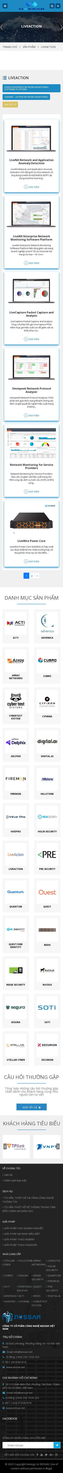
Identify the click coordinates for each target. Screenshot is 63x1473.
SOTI (7, 1286)
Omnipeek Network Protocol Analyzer (31, 390)
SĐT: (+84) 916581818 (18, 1402)
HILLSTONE (26, 1260)
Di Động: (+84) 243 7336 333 (22, 1397)
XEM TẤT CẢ (30, 1107)
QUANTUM (54, 1275)
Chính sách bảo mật (15, 1180)
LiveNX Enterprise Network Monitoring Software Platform (26, 88)
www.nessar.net (15, 1367)
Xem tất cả (10, 104)
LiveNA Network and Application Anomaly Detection (31, 161)
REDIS (36, 1295)
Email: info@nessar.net (19, 1352)
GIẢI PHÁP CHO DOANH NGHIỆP (23, 1228)
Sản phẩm (29, 46)
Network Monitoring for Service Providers (31, 466)
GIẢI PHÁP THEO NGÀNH (19, 1239)
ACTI (21, 1295)
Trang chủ (10, 46)
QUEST (37, 1286)
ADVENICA (10, 1295)
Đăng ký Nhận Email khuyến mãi (24, 1437)
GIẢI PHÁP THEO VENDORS (20, 1245)
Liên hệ (8, 1174)
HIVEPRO (9, 1301)
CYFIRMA (24, 1301)
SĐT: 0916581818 (15, 1362)
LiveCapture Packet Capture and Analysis (31, 314)
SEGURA (23, 1275)
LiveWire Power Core (31, 541)
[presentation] (5, 1146)
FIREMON (53, 1281)
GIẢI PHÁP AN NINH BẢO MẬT (22, 1233)
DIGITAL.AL (54, 1295)
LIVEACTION (48, 46)
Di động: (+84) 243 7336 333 (22, 1357)
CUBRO (8, 1275)
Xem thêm (33, 187)
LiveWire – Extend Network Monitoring (26, 96)
